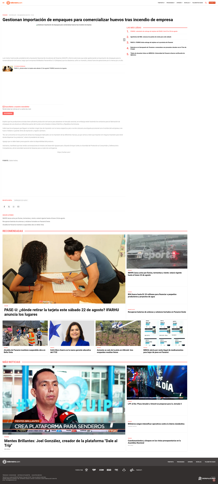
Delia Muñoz (7, 449)
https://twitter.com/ (63, 152)
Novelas (187, 2)
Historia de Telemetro (23, 475)
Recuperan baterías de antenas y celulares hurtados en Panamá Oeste (26, 221)
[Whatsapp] (13, 207)
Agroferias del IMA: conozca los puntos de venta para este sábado (150, 37)
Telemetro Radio (197, 2)
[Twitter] (9, 207)
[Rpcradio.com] (116, 471)
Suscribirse (8, 113)
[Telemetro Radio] (131, 471)
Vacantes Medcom (36, 475)
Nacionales (12, 15)
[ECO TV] (109, 471)
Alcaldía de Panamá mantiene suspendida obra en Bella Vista (23, 225)
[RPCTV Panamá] (86, 471)
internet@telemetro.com (11, 480)
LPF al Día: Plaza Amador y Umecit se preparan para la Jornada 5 (155, 404)
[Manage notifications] (214, 480)
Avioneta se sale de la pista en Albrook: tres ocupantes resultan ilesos (115, 351)
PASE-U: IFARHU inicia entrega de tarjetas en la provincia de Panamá (151, 42)
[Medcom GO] (79, 471)
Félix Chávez (130, 445)
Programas (170, 2)
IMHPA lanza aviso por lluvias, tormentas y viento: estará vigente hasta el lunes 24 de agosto (34, 218)
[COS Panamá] (101, 471)
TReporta (161, 2)
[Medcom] (139, 471)
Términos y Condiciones (9, 475)
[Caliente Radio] (124, 471)
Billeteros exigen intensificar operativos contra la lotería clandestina (156, 424)
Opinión (179, 2)
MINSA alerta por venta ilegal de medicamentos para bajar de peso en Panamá (163, 351)
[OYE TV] (94, 471)
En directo (212, 2)
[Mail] (18, 207)
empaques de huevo (20, 200)
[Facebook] (4, 207)
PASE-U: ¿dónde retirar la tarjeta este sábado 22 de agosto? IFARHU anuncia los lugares (40, 68)
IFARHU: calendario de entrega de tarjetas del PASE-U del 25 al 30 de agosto (153, 31)
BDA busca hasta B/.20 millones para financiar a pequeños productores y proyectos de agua (152, 295)
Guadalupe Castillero (132, 426)
